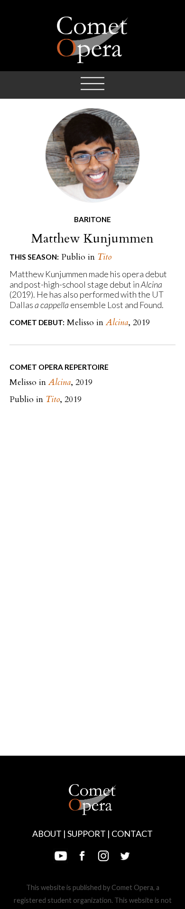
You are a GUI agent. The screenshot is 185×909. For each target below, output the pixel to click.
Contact (132, 833)
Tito (104, 257)
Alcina (117, 322)
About (47, 833)
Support (86, 833)
